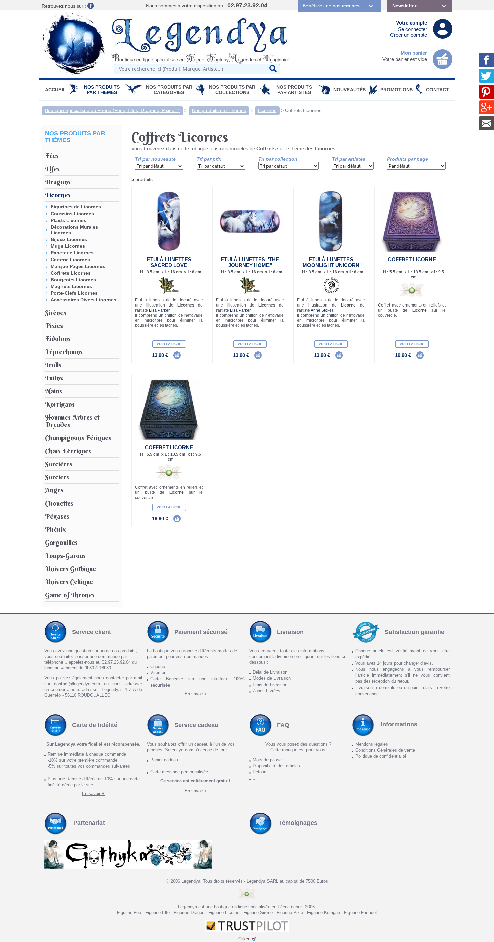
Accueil (55, 89)
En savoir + (195, 693)
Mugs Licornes (68, 246)
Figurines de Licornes (76, 206)
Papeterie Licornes (72, 252)
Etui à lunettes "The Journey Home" (250, 262)
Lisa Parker (159, 310)
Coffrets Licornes (303, 110)
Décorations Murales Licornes (74, 229)
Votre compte (411, 23)
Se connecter (412, 29)
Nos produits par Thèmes (102, 89)
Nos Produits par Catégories (169, 89)
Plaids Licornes (68, 220)
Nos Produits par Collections (232, 89)
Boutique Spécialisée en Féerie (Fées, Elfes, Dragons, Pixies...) (112, 110)
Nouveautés (349, 89)
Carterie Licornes (70, 259)
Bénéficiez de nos (331, 5)
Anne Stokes (322, 310)
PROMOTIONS (396, 89)
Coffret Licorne (412, 259)
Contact (437, 89)
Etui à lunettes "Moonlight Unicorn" (331, 262)
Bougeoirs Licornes (73, 279)
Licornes (267, 110)
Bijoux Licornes (69, 239)
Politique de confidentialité (380, 756)
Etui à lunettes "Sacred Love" (169, 262)
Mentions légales (371, 744)
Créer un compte (408, 35)
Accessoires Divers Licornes (83, 299)
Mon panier (414, 53)
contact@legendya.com (77, 683)
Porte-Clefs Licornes (74, 293)
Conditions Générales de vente (385, 750)
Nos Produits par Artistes (294, 89)
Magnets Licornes (71, 286)
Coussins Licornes (72, 213)
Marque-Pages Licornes (78, 266)
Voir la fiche (169, 344)
